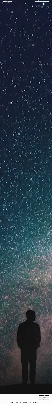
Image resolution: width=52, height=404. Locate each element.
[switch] (20, 402)
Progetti (36, 1)
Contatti (45, 1)
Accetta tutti (44, 395)
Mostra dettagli (37, 402)
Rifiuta (44, 399)
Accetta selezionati (44, 397)
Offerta (39, 1)
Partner (42, 1)
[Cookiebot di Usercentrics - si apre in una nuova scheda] (4, 402)
